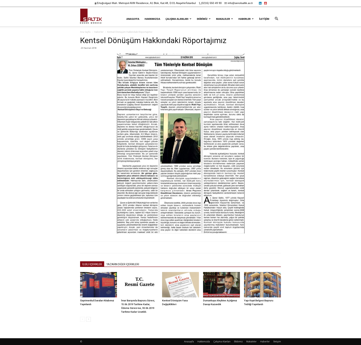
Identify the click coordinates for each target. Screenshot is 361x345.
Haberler (244, 19)
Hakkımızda (152, 19)
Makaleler (223, 19)
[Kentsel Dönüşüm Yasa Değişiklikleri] (180, 284)
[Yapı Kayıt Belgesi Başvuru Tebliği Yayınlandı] (262, 284)
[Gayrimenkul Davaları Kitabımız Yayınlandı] (98, 284)
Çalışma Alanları (176, 19)
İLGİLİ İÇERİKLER (92, 264)
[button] (276, 19)
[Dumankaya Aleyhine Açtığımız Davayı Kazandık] (221, 284)
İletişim (264, 19)
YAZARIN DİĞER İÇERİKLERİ (122, 264)
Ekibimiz (202, 19)
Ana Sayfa (85, 31)
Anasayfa (132, 19)
